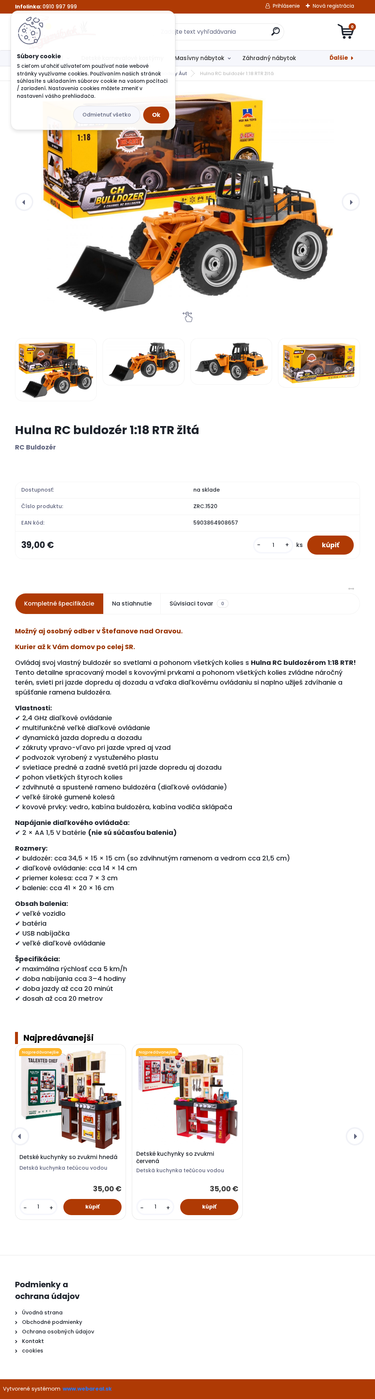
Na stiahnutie (132, 603)
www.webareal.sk (87, 1388)
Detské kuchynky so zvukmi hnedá (68, 1157)
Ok (156, 115)
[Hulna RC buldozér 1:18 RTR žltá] (187, 202)
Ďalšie (339, 58)
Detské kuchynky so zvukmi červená (175, 1157)
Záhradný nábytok (269, 58)
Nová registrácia (333, 6)
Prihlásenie (286, 6)
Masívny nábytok (199, 58)
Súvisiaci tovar (197, 603)
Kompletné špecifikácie (59, 603)
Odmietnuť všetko (106, 114)
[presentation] (24, 202)
